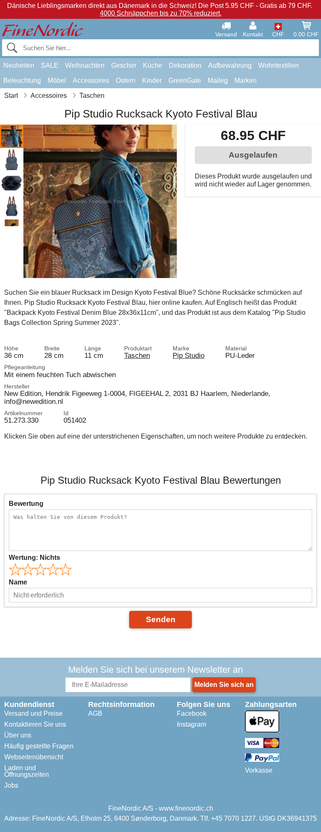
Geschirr (123, 65)
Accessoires (91, 80)
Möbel (57, 80)
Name (18, 582)
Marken (245, 80)
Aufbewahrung (230, 65)
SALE (50, 65)
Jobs (11, 785)
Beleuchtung (22, 80)
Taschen (137, 355)
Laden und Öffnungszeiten (26, 771)
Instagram (191, 724)
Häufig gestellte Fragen (39, 746)
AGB (95, 713)
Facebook (191, 713)
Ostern (125, 80)
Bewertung (26, 503)
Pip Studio (188, 355)
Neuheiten (18, 65)
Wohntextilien (278, 65)
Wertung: (34, 557)
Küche (152, 65)
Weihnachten (84, 65)
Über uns (17, 735)
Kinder (152, 80)
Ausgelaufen (253, 155)
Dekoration (185, 65)
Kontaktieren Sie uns (35, 724)
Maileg (218, 80)
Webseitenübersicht (33, 757)
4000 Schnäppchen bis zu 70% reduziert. (161, 13)
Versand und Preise (33, 713)
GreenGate (184, 80)
